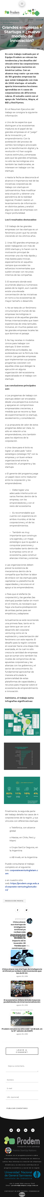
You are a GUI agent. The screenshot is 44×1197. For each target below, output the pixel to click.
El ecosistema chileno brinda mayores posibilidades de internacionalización (22, 1001)
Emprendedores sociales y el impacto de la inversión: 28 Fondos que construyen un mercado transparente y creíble (18, 945)
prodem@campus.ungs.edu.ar (25, 1185)
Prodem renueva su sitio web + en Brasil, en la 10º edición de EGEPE (22, 1030)
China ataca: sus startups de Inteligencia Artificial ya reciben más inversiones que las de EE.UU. (18, 929)
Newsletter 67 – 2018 (22, 22)
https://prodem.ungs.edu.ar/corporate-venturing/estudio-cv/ (22, 886)
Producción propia (14, 901)
